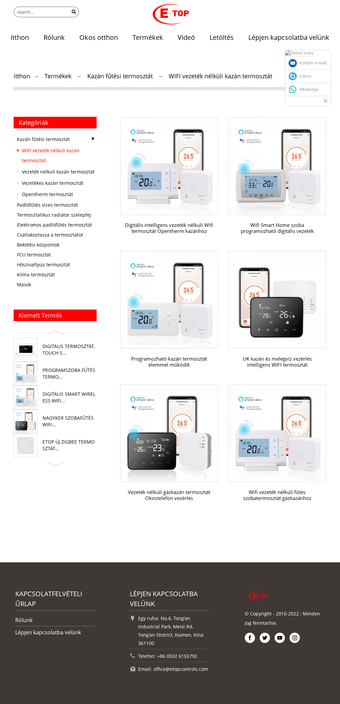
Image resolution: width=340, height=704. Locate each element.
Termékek (147, 37)
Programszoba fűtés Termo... (68, 373)
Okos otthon (98, 37)
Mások (24, 284)
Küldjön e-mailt (313, 63)
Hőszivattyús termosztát (43, 264)
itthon (20, 37)
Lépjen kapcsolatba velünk (288, 37)
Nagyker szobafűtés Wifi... (68, 421)
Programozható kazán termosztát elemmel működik (169, 362)
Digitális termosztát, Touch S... (68, 349)
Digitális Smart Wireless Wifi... (68, 397)
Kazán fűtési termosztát (120, 76)
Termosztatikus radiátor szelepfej (54, 215)
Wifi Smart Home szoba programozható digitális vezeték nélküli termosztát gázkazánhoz (277, 228)
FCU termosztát (34, 254)
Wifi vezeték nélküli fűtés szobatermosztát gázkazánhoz (277, 495)
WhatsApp (308, 89)
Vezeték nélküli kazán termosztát (58, 172)
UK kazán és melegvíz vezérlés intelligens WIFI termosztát (277, 362)
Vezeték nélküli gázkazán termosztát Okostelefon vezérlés (169, 495)
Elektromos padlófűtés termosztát (54, 225)
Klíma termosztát (36, 274)
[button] (55, 331)
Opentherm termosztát (47, 194)
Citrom (305, 76)
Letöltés (222, 37)
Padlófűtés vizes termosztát (47, 205)
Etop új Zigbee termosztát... (68, 445)
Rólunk (54, 37)
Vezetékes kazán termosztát (52, 183)
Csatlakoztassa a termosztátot (50, 235)
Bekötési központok (38, 245)
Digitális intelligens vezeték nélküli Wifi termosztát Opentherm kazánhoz (169, 228)
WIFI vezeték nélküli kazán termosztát (220, 76)
